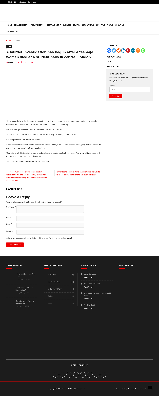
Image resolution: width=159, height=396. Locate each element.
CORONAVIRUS (88, 25)
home (9, 25)
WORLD (110, 25)
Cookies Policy (121, 389)
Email (9, 224)
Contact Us (32, 2)
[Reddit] (118, 50)
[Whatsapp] (143, 50)
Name (9, 217)
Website (9, 231)
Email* (112, 86)
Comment (11, 207)
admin (10, 62)
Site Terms (139, 389)
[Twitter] (114, 50)
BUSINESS (67, 25)
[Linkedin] (123, 50)
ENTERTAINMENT (53, 25)
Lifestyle (100, 25)
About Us (22, 2)
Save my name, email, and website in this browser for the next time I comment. (40, 238)
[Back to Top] (150, 387)
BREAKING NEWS (21, 25)
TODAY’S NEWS (36, 25)
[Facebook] (109, 50)
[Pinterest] (128, 50)
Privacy (131, 389)
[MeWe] (133, 50)
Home (8, 41)
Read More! (88, 277)
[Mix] (138, 50)
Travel (76, 25)
